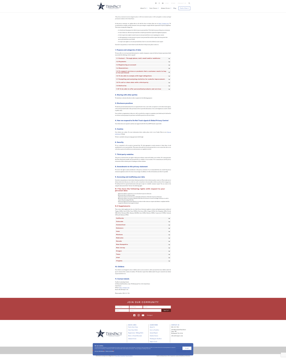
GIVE (167, 3)
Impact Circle (153, 341)
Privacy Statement (109, 351)
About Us (152, 327)
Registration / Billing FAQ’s (135, 333)
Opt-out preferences (100, 351)
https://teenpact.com (164, 23)
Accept (187, 348)
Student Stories (154, 335)
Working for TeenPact (156, 338)
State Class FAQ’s (133, 330)
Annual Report (154, 333)
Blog (174, 8)
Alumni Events (132, 338)
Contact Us (182, 3)
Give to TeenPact (154, 330)
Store (173, 3)
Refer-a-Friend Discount (135, 335)
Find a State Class (133, 327)
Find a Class (183, 8)
